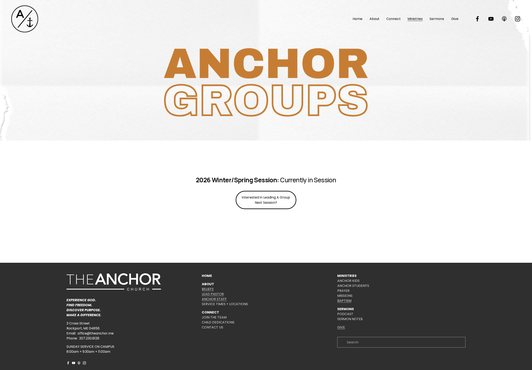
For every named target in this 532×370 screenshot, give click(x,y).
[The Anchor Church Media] (491, 19)
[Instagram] (517, 19)
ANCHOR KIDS (348, 280)
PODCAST (345, 314)
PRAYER (343, 290)
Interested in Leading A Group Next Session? (266, 200)
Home (357, 18)
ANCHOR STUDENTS (353, 285)
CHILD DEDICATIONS (218, 322)
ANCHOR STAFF (214, 299)
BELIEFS (208, 289)
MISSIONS (344, 295)
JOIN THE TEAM (214, 317)
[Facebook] (477, 19)
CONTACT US (212, 327)
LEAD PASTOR (213, 294)
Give (454, 18)
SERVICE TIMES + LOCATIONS (225, 304)
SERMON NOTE (349, 319)
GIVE (341, 327)
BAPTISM (344, 300)
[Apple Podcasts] (504, 19)
